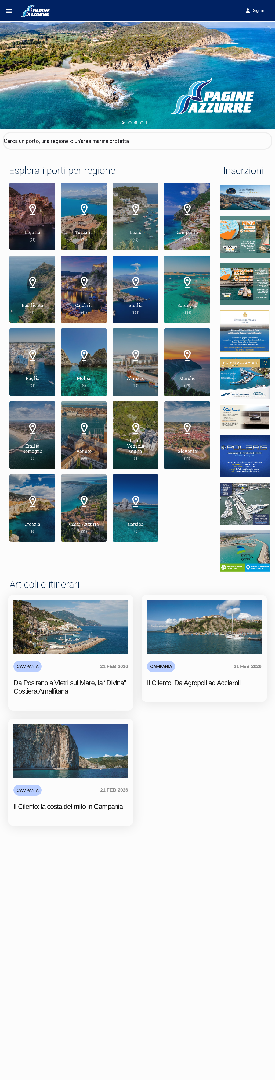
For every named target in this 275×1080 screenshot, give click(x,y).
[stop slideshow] (147, 122)
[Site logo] (36, 11)
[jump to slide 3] (141, 122)
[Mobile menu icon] (9, 11)
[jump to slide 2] (136, 122)
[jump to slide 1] (130, 122)
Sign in (258, 10)
